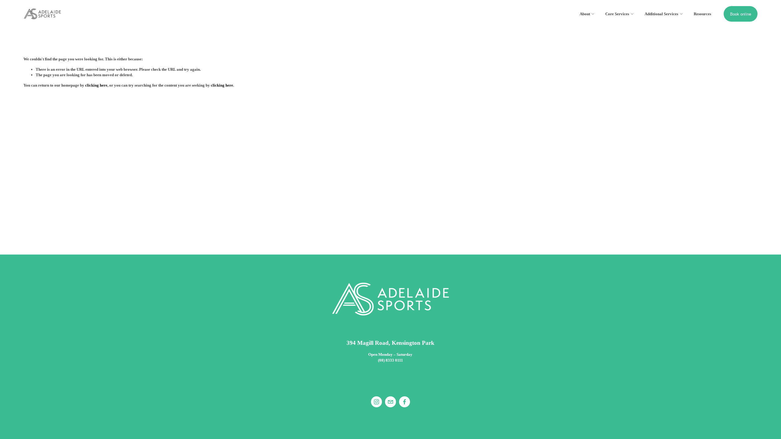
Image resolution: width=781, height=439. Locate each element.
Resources (702, 14)
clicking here (96, 85)
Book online (740, 14)
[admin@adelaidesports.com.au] (390, 401)
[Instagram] (376, 401)
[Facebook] (404, 401)
